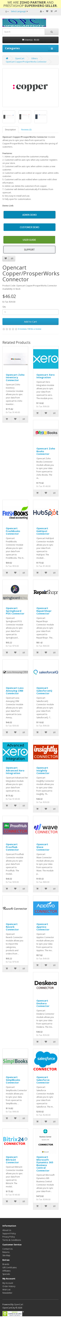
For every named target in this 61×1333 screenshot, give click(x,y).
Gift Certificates (9, 1267)
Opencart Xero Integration (45, 376)
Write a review (34, 329)
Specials (6, 1274)
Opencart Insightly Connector (42, 770)
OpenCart (19, 58)
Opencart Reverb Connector (12, 926)
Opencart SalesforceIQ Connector (44, 690)
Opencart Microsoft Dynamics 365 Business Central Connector (44, 1163)
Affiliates (6, 1270)
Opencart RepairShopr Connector (44, 610)
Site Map (6, 1255)
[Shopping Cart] (51, 11)
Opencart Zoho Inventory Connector (15, 377)
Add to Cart (30, 321)
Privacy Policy (8, 1236)
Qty (4, 306)
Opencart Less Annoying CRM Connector (15, 690)
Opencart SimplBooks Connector (13, 1079)
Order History (8, 1286)
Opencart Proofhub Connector (12, 847)
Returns (5, 1252)
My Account (7, 1283)
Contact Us (7, 1248)
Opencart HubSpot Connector (42, 531)
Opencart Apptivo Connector (42, 926)
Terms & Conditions (11, 1240)
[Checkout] (56, 11)
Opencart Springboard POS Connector (15, 610)
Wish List (6, 1289)
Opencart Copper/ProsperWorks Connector (26, 61)
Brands (5, 1264)
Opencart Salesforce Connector (42, 1079)
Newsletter (7, 1292)
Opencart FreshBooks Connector (13, 531)
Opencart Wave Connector (42, 847)
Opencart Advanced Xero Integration (15, 770)
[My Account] (42, 11)
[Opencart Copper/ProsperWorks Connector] (30, 87)
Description (10, 129)
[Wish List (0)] (47, 11)
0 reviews (22, 329)
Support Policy (9, 1233)
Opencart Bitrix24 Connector (12, 1159)
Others (34, 58)
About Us (6, 1230)
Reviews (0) (26, 129)
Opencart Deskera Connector (42, 1003)
